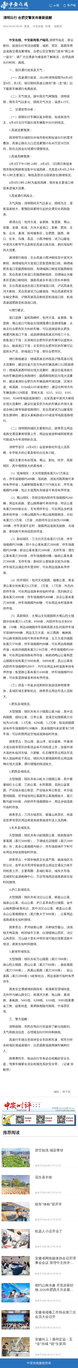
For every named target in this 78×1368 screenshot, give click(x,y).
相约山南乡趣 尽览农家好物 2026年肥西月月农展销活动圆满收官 (54, 1287)
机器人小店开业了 (48, 1231)
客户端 (71, 5)
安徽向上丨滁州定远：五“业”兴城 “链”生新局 (54, 1341)
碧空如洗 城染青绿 (49, 1150)
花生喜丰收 (43, 1177)
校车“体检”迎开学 (48, 1204)
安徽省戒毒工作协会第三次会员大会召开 (55, 1314)
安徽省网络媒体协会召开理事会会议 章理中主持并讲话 (55, 1260)
